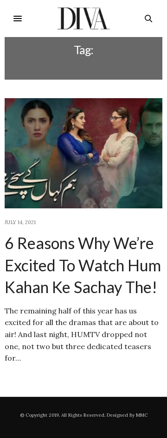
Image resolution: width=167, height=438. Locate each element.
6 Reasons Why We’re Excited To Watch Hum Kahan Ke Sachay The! (83, 264)
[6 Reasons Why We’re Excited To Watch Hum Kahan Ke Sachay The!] (83, 153)
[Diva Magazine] (84, 18)
